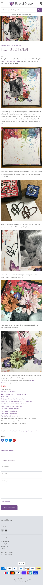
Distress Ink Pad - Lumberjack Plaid (13, 399)
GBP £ (20, 563)
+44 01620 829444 (6, 552)
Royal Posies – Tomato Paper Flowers (13, 404)
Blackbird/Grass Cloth (8, 391)
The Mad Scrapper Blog (11, 61)
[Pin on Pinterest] (14, 440)
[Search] (39, 10)
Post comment (9, 508)
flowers (38, 431)
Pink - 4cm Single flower (9, 413)
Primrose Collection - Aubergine (12, 406)
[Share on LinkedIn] (10, 440)
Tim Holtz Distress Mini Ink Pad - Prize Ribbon (16, 401)
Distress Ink (31, 431)
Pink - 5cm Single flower (9, 411)
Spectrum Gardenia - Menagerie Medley (14, 394)
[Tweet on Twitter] (6, 440)
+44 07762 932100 (6, 555)
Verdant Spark (24, 581)
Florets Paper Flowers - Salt (10, 416)
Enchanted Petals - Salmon (10, 409)
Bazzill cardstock (21, 431)
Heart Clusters (6, 396)
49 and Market (11, 431)
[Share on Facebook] (2, 440)
